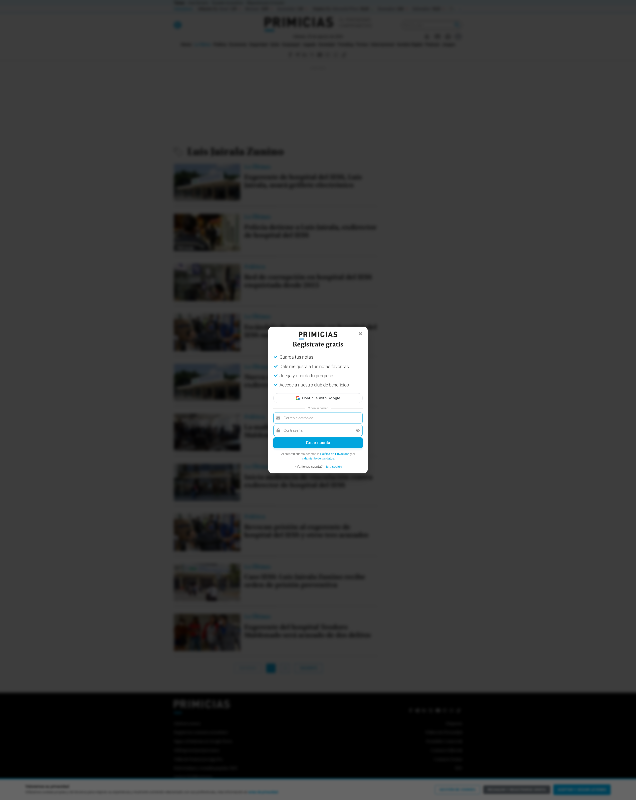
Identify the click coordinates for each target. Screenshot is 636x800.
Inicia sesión (332, 466)
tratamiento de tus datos (318, 458)
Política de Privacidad (335, 454)
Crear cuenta (318, 443)
